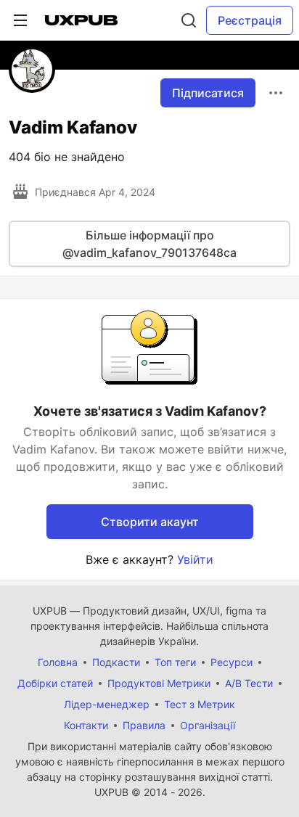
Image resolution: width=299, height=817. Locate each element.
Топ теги (175, 662)
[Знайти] (188, 20)
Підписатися (208, 93)
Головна (58, 662)
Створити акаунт (150, 521)
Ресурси (231, 662)
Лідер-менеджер (107, 704)
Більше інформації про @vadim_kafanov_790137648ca (149, 244)
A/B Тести (249, 683)
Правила (144, 725)
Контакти (86, 725)
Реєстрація (250, 20)
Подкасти (116, 662)
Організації (207, 725)
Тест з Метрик (199, 704)
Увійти (195, 559)
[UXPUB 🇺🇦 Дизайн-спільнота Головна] (81, 20)
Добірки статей (55, 683)
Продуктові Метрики (158, 683)
